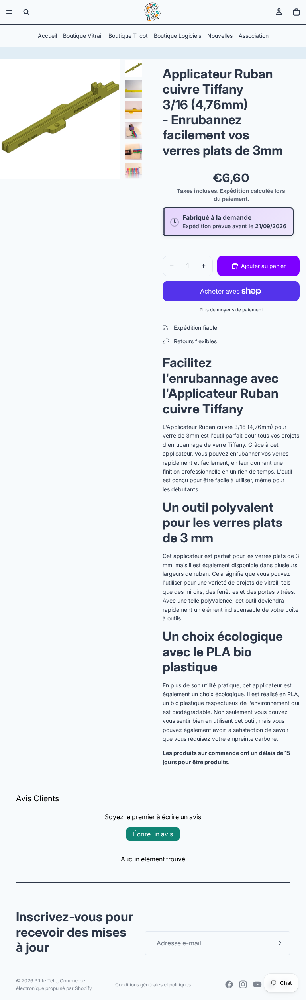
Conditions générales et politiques (153, 985)
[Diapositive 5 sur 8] (133, 151)
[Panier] (296, 12)
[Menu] (9, 12)
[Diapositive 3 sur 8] (133, 110)
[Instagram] (243, 984)
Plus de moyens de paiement (231, 310)
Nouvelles (220, 35)
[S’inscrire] (278, 943)
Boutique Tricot (128, 35)
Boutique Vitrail (82, 35)
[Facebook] (229, 984)
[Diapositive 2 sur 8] (133, 89)
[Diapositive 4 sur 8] (133, 130)
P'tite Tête (45, 981)
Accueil (47, 35)
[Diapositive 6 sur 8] (133, 172)
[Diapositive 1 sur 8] (133, 68)
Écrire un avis (153, 834)
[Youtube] (257, 984)
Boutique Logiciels (177, 35)
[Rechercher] (26, 12)
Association (254, 35)
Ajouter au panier (263, 265)
